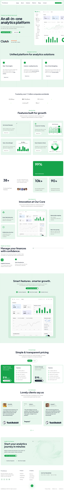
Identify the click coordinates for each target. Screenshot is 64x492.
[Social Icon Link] (2, 479)
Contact (45, 2)
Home (17, 2)
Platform (34, 2)
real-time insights (55, 72)
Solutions (28, 2)
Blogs (39, 2)
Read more (6, 77)
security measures (35, 71)
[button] (31, 430)
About (22, 2)
